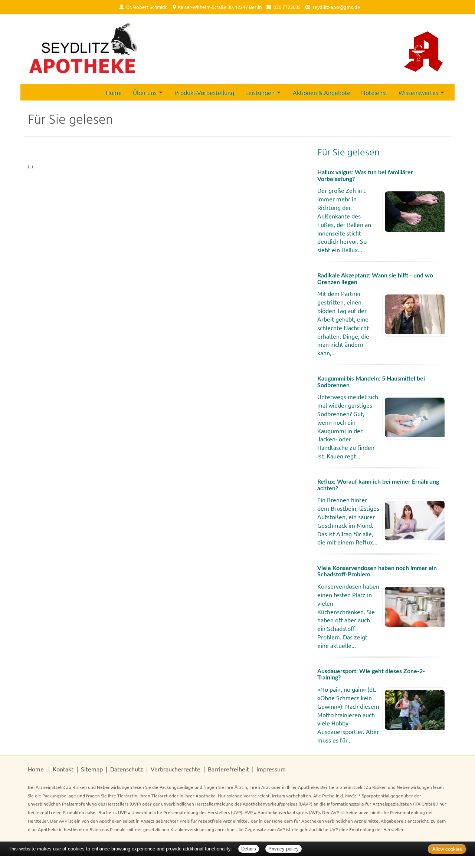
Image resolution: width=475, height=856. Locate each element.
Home (114, 92)
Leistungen (260, 92)
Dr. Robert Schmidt (146, 7)
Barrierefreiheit (228, 769)
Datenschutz (126, 769)
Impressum (271, 769)
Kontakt (63, 769)
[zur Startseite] (83, 49)
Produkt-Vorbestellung (204, 92)
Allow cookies (447, 849)
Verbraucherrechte (175, 769)
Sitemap (92, 769)
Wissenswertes (418, 92)
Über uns (145, 92)
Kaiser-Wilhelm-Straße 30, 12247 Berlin (220, 7)
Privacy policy (283, 849)
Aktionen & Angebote (321, 92)
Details (248, 849)
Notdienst (374, 92)
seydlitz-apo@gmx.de (336, 7)
